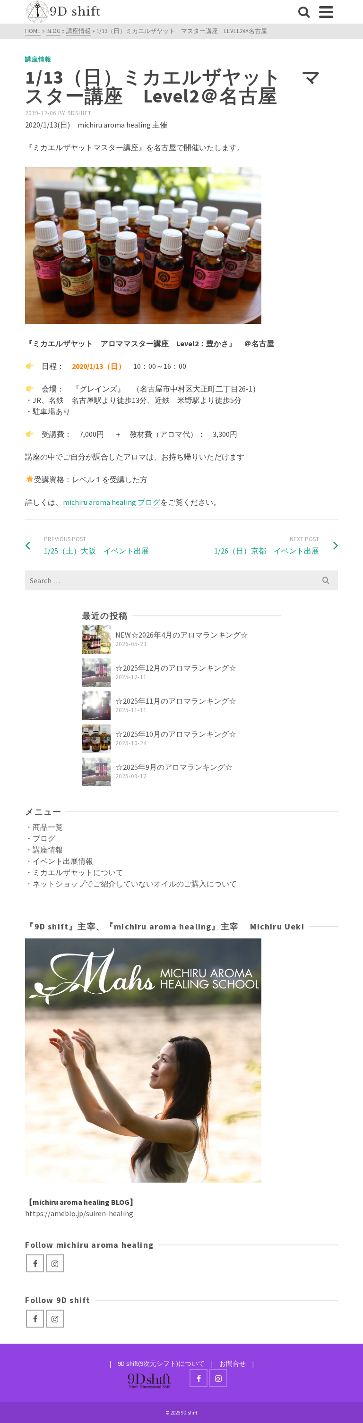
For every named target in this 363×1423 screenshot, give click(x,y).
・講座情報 (44, 849)
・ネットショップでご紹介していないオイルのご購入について (131, 883)
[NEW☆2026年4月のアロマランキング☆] (96, 639)
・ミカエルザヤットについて (74, 872)
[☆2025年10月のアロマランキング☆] (96, 738)
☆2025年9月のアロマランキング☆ (174, 767)
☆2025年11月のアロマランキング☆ (175, 701)
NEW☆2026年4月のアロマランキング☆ (181, 634)
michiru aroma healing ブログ (111, 502)
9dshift (80, 113)
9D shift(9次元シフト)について (161, 1363)
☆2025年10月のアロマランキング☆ (175, 734)
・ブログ (40, 838)
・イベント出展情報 (59, 861)
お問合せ (232, 1363)
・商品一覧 (44, 827)
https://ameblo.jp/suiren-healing (79, 1213)
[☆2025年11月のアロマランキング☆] (96, 705)
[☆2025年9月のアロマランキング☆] (96, 772)
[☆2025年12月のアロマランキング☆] (96, 672)
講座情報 (38, 59)
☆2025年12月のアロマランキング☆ (175, 668)
